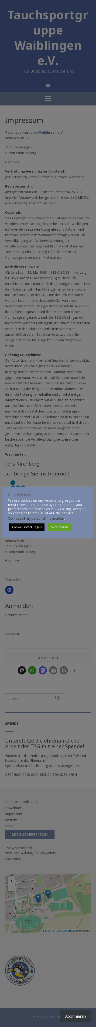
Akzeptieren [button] (59, 527)
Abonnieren (75, 1016)
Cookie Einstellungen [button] (27, 527)
